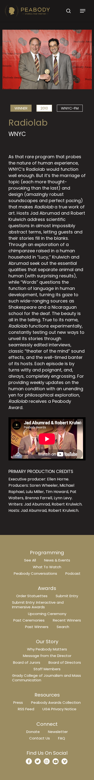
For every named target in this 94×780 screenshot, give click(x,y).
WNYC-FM (70, 108)
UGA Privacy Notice (59, 709)
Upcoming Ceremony (47, 613)
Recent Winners (67, 620)
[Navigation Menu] (83, 10)
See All (30, 560)
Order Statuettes (31, 595)
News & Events (57, 560)
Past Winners (36, 626)
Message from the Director (47, 655)
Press (18, 702)
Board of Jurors (26, 662)
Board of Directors (64, 662)
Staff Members (47, 668)
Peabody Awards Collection (56, 702)
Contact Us (39, 738)
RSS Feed (26, 709)
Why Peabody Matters (47, 649)
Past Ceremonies (29, 620)
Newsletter (58, 731)
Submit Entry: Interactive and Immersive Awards (38, 604)
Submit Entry (67, 595)
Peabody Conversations (35, 573)
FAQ (61, 738)
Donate (33, 731)
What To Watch (47, 566)
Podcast (73, 573)
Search (63, 626)
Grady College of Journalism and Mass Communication (46, 678)
